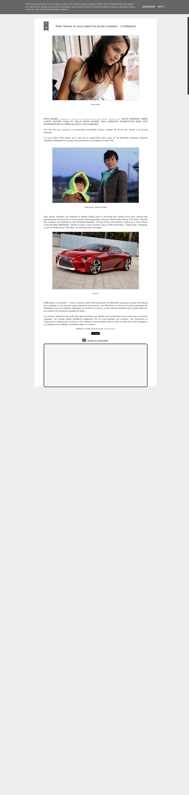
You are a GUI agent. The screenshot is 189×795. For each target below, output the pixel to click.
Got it (161, 6)
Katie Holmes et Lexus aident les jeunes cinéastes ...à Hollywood (95, 26)
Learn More (148, 6)
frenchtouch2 (109, 328)
